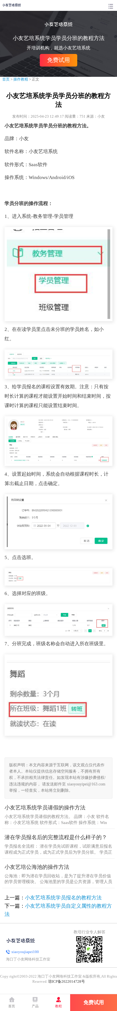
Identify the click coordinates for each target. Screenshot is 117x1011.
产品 (35, 1006)
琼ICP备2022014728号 (66, 981)
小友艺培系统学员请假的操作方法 (45, 808)
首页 (6, 79)
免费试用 (58, 60)
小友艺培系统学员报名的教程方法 (63, 898)
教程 (58, 1006)
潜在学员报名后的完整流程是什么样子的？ (56, 837)
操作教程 (20, 79)
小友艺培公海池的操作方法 (37, 867)
